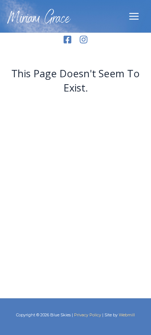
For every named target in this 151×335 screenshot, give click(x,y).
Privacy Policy (87, 314)
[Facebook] (67, 39)
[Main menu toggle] (134, 16)
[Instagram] (83, 39)
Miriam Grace (38, 19)
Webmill (127, 314)
